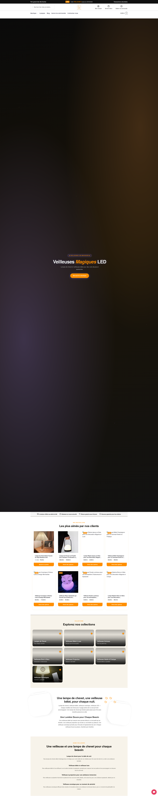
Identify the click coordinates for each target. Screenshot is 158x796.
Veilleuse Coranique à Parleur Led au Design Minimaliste (43, 596)
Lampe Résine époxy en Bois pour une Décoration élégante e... (92, 556)
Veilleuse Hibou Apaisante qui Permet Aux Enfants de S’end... (67, 596)
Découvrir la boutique (79, 276)
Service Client (108, 8)
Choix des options (68, 564)
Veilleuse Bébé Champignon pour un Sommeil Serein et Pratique (116, 556)
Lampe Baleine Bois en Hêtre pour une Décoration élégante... (116, 596)
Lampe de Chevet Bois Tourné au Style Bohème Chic (43, 556)
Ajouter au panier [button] (44, 564)
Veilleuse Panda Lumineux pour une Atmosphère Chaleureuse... (91, 596)
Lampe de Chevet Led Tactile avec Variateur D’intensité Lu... (68, 556)
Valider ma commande (121, 8)
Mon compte (98, 8)
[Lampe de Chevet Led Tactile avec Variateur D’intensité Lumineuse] (68, 542)
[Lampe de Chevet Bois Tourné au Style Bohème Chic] (44, 542)
